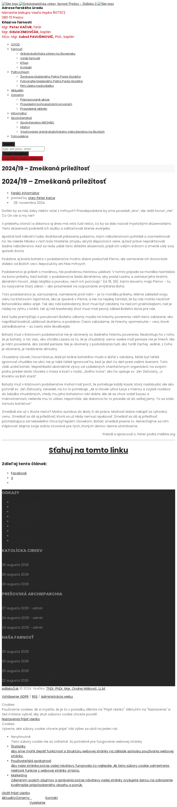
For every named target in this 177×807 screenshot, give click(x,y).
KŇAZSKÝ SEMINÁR (24, 540)
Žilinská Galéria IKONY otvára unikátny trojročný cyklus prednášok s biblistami (63, 569)
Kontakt (26, 67)
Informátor (19, 113)
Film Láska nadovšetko (37, 86)
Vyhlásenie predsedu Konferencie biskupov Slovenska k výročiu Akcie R (58, 560)
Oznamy (17, 95)
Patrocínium (20, 72)
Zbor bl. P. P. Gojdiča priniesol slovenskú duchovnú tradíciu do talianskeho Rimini (66, 603)
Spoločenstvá (21, 118)
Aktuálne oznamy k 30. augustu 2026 (31, 656)
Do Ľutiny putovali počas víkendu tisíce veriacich (41, 622)
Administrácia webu (57, 696)
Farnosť (16, 49)
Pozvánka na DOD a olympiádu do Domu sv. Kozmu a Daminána (53, 666)
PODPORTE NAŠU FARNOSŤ (22, 158)
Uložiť (6, 793)
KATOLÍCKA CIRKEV (25, 502)
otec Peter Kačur (41, 198)
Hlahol (25, 127)
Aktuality (17, 90)
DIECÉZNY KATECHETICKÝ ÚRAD (35, 531)
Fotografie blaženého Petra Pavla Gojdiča (51, 81)
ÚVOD (15, 44)
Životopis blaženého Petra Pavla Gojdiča (50, 76)
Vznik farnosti (30, 58)
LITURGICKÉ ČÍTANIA (26, 516)
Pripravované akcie (35, 99)
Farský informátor (25, 193)
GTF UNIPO (19, 536)
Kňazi (24, 63)
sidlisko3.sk (10, 688)
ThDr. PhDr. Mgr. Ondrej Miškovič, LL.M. (76, 688)
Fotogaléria (19, 136)
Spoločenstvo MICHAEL (37, 122)
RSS (35, 696)
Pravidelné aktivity (33, 109)
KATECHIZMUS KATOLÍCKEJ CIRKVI (37, 507)
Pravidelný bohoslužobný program (46, 104)
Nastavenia (11, 719)
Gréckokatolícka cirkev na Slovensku (47, 53)
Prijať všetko (30, 719)
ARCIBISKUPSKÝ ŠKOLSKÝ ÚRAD (34, 526)
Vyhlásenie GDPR (15, 696)
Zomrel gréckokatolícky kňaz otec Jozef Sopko (39, 613)
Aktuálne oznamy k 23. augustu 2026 (31, 675)
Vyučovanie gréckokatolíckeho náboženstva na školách (62, 131)
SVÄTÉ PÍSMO (21, 521)
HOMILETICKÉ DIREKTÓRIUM (32, 511)
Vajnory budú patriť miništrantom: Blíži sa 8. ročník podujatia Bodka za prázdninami (68, 579)
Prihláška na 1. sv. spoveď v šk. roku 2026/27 (36, 646)
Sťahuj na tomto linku (88, 450)
